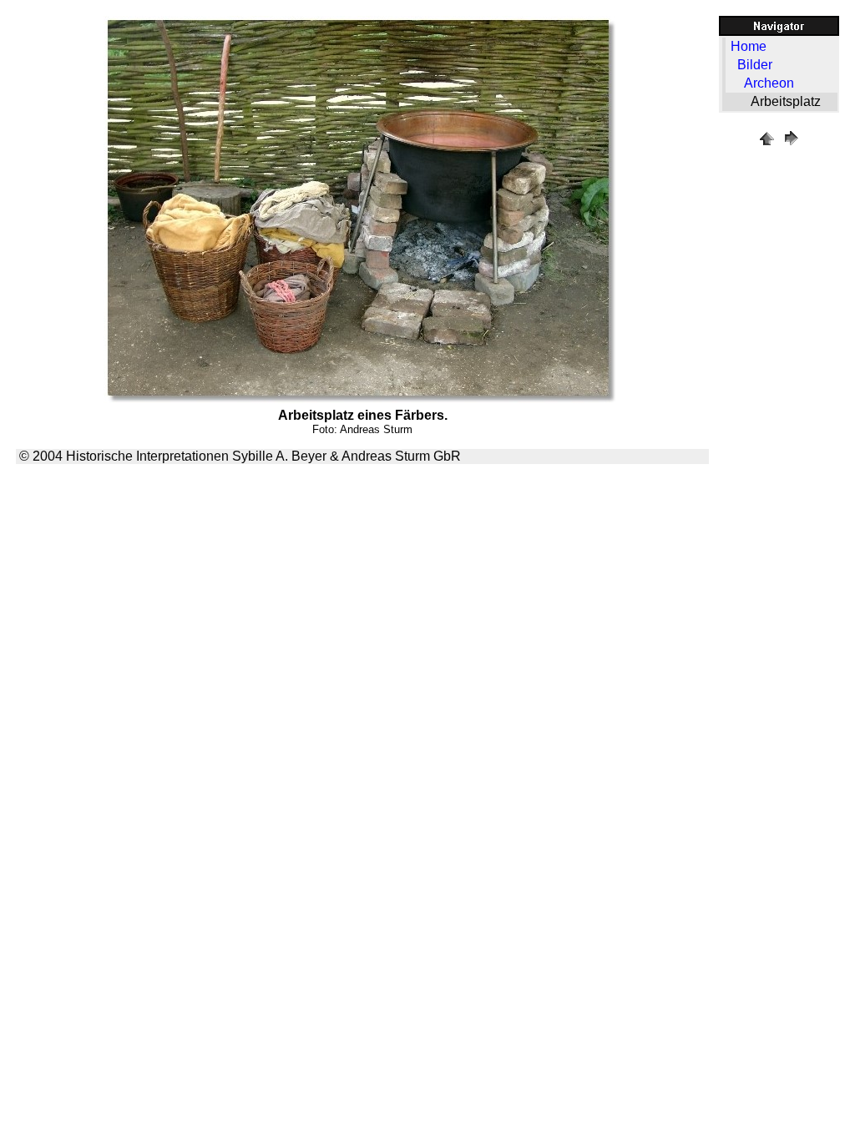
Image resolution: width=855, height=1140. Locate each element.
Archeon (769, 83)
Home (748, 46)
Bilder (754, 65)
